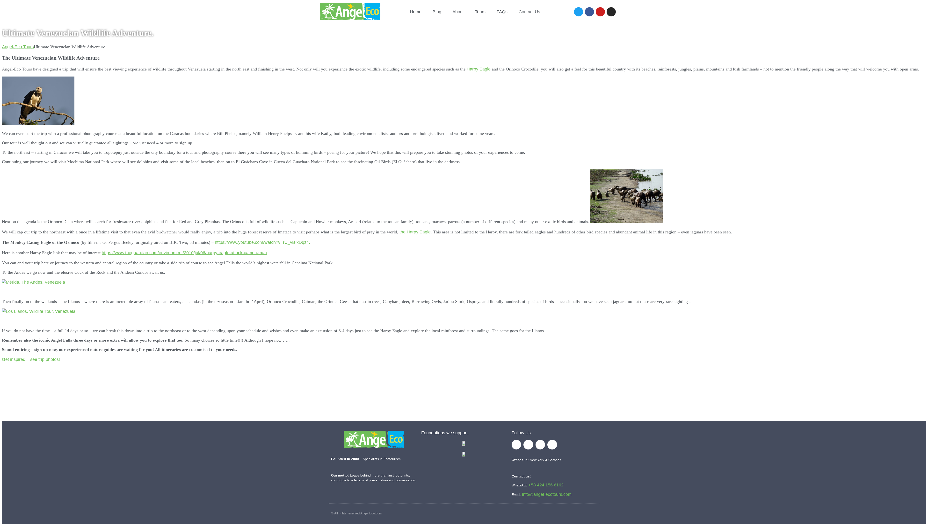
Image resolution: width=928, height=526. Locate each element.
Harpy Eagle (479, 69)
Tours (480, 11)
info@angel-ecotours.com (547, 494)
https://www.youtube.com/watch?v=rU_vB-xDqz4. (262, 242)
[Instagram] (611, 11)
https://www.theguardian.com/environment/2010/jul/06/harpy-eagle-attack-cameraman (184, 252)
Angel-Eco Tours (18, 46)
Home (415, 11)
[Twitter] (578, 11)
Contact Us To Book (467, 396)
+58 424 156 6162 (546, 485)
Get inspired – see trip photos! (31, 359)
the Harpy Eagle (415, 232)
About (458, 11)
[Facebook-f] (516, 444)
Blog (437, 11)
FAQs (502, 11)
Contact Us (529, 11)
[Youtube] (600, 11)
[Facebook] (589, 11)
